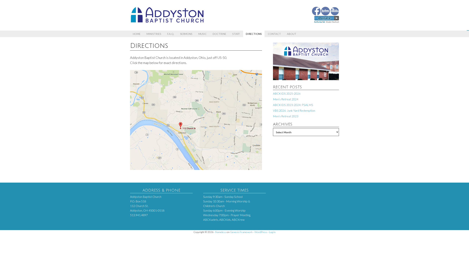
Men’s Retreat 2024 (285, 99)
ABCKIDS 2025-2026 (286, 93)
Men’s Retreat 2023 (285, 116)
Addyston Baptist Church (181, 13)
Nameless (220, 232)
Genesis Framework (241, 232)
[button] (468, 30)
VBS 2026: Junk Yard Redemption (294, 110)
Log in (272, 232)
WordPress (260, 232)
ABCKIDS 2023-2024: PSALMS (293, 105)
